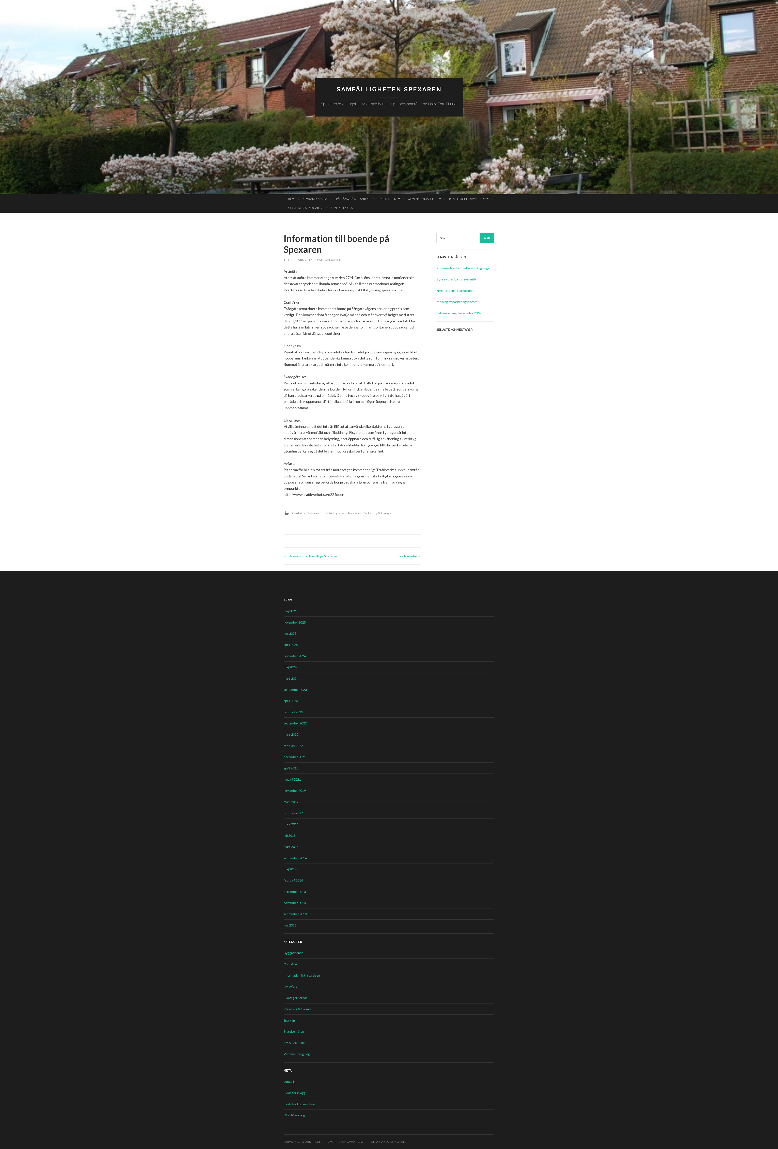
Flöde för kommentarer (300, 1104)
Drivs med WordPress (302, 1141)
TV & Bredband (295, 1042)
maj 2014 (290, 869)
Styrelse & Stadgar (303, 208)
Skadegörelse (409, 556)
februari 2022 (293, 746)
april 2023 (291, 701)
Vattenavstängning (297, 1054)
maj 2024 (290, 667)
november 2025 (295, 622)
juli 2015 (290, 835)
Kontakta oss (342, 208)
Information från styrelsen (327, 513)
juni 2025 (290, 633)
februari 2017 (293, 813)
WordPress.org (294, 1115)
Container (299, 513)
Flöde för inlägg (295, 1093)
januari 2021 (292, 779)
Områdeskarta (315, 198)
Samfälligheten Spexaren (389, 89)
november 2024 (295, 656)
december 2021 (295, 757)
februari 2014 (293, 880)
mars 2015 (291, 846)
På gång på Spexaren (352, 198)
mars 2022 (291, 734)
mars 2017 (291, 802)
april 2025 (291, 644)
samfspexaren (329, 259)
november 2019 (295, 790)
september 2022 (295, 723)
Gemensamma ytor (423, 198)
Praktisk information (467, 198)
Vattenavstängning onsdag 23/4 (458, 313)
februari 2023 (293, 712)
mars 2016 (291, 824)
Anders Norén (393, 1141)
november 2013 (295, 903)
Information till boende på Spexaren (310, 556)
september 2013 (295, 914)
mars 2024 (291, 678)
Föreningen (387, 198)
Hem (291, 198)
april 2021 (291, 768)
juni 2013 (290, 925)
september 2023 (295, 689)
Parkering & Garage (377, 513)
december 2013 (295, 891)
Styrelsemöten (294, 1031)
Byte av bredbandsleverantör (456, 279)
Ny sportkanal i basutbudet (455, 290)
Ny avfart (355, 513)
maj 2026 (290, 611)
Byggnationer (293, 953)
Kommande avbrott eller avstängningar (463, 268)
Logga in (289, 1081)
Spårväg (289, 1020)
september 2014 (295, 858)
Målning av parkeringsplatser (456, 302)
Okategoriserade (296, 998)
